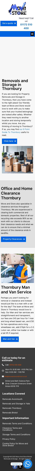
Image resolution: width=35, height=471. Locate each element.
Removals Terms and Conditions (17, 423)
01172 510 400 (15, 365)
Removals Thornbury (11, 408)
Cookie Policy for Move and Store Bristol (15, 444)
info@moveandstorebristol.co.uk (15, 376)
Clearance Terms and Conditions (12, 429)
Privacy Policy (8, 439)
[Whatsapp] (27, 464)
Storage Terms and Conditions (16, 434)
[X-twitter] (20, 466)
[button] (32, 34)
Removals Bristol (10, 412)
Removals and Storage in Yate (16, 403)
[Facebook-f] (14, 466)
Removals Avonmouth (12, 399)
